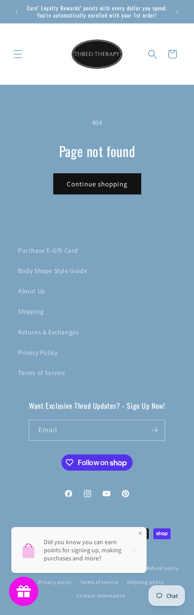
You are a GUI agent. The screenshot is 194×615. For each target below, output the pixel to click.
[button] (18, 54)
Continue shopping (97, 184)
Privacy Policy (37, 352)
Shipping (31, 311)
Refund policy (163, 568)
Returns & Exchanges (48, 332)
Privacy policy (55, 582)
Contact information (101, 595)
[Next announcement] (177, 12)
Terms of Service (41, 373)
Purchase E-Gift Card (48, 250)
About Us (31, 291)
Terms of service (99, 582)
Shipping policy (145, 582)
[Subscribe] (155, 430)
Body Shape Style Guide (52, 271)
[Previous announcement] (17, 12)
